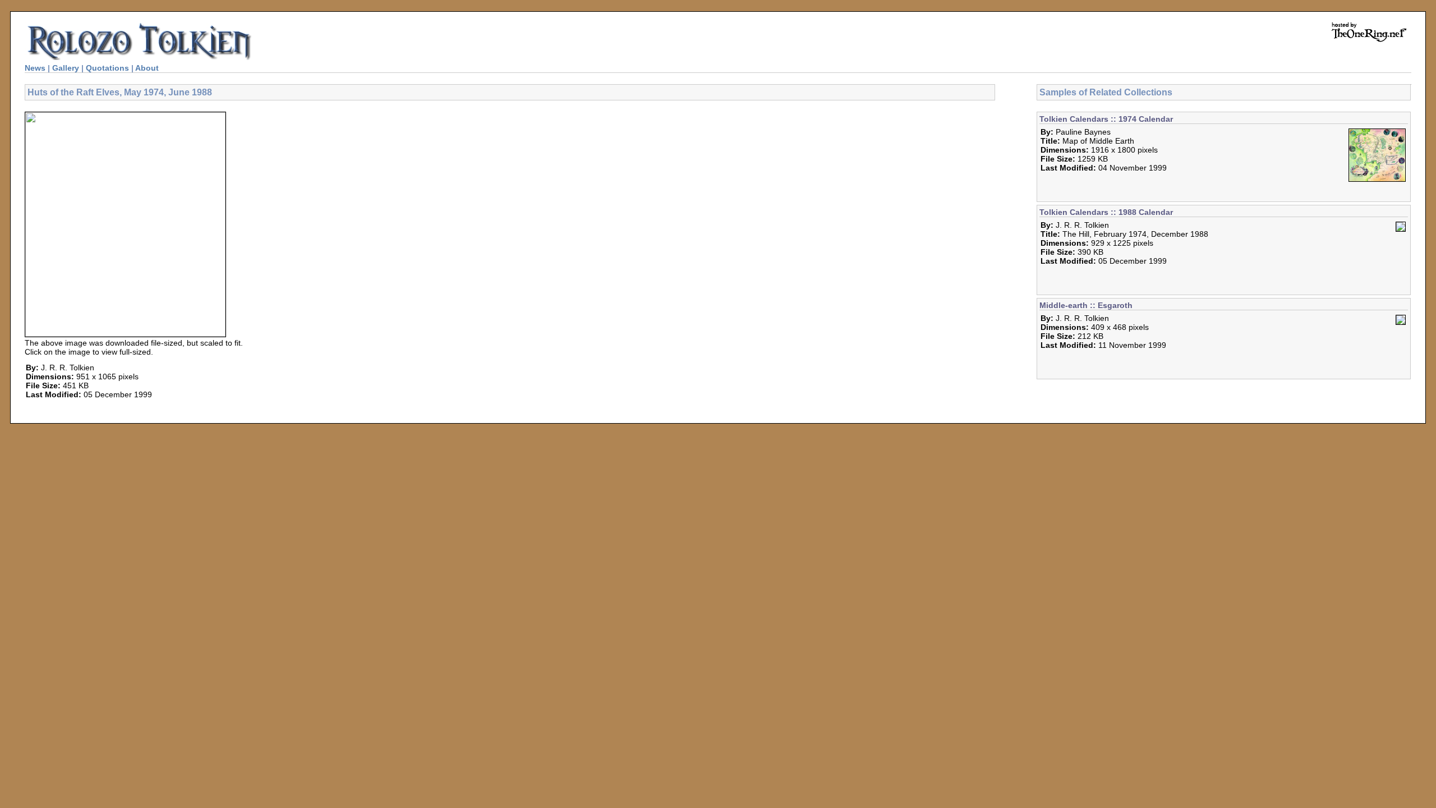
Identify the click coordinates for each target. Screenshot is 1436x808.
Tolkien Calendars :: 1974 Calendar (1106, 118)
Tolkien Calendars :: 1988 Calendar (1106, 212)
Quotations (107, 67)
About (147, 67)
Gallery (65, 67)
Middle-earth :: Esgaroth (1086, 305)
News (35, 67)
